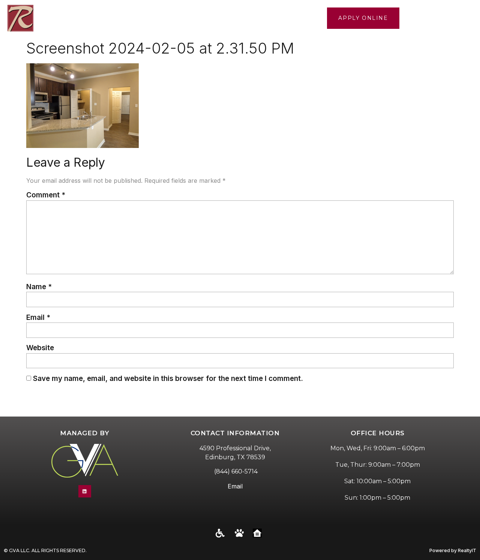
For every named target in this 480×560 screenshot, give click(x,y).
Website (40, 347)
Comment (45, 195)
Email (38, 317)
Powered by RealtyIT (452, 550)
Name (39, 286)
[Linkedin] (84, 491)
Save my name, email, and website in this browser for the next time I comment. (168, 378)
